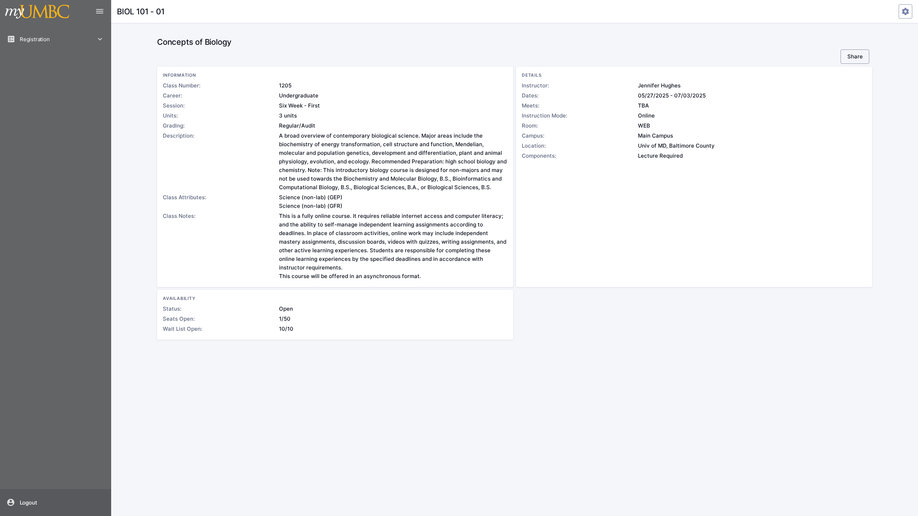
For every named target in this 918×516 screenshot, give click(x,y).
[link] (56, 502)
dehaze (99, 11)
